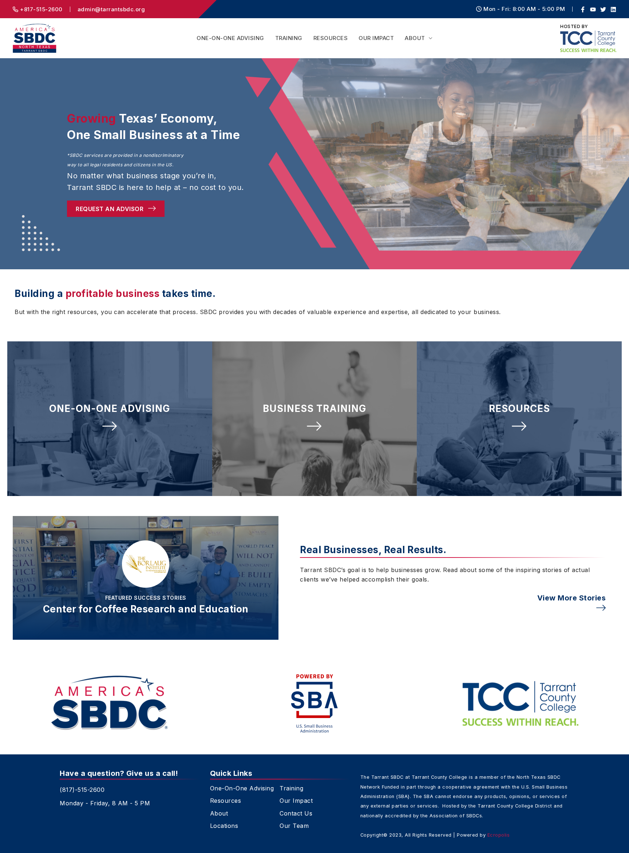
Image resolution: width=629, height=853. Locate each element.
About (415, 38)
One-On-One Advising (230, 38)
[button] (109, 419)
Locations (224, 825)
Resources (330, 38)
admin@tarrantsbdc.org (111, 9)
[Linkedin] (613, 9)
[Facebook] (583, 9)
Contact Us (296, 813)
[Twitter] (603, 9)
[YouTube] (593, 9)
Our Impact (376, 38)
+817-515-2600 (41, 9)
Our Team (294, 825)
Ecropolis (498, 835)
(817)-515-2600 (82, 789)
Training (288, 38)
